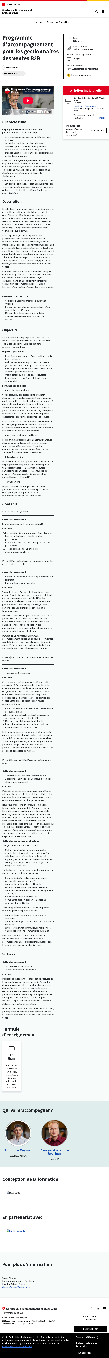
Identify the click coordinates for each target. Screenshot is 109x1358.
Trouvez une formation (58, 22)
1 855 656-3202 (40, 1323)
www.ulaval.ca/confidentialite (17, 1346)
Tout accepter (83, 1352)
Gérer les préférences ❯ (87, 1337)
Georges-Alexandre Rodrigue (54, 1152)
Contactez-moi (96, 130)
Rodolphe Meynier (18, 1150)
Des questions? (90, 1328)
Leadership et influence (14, 73)
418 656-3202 (17, 1323)
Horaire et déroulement (85, 106)
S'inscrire (102, 117)
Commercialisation (12, 67)
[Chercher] (96, 11)
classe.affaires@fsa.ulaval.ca (16, 1287)
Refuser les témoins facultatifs (86, 1344)
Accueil (39, 22)
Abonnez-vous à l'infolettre (90, 1318)
